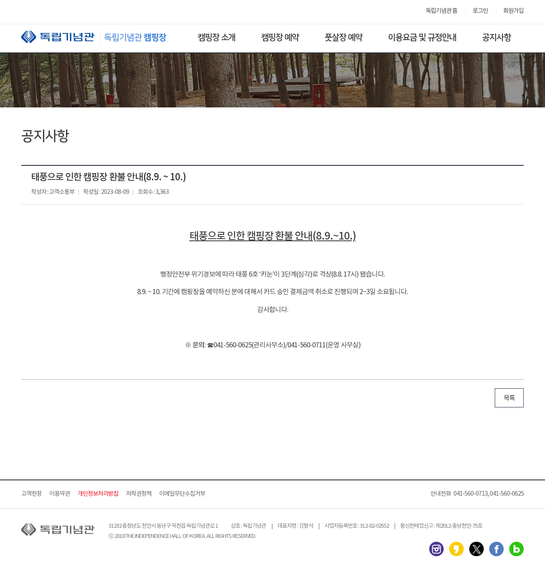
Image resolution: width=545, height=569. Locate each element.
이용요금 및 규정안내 (422, 37)
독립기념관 (101, 37)
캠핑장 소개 (216, 37)
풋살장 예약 (343, 37)
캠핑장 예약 (280, 37)
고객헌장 (31, 494)
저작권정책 (139, 494)
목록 (509, 398)
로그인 (480, 11)
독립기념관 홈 (441, 11)
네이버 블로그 (516, 549)
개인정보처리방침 (97, 494)
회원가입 (513, 11)
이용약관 (59, 494)
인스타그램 (436, 549)
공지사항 (496, 37)
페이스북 (496, 549)
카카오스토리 (456, 549)
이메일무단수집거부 (182, 494)
